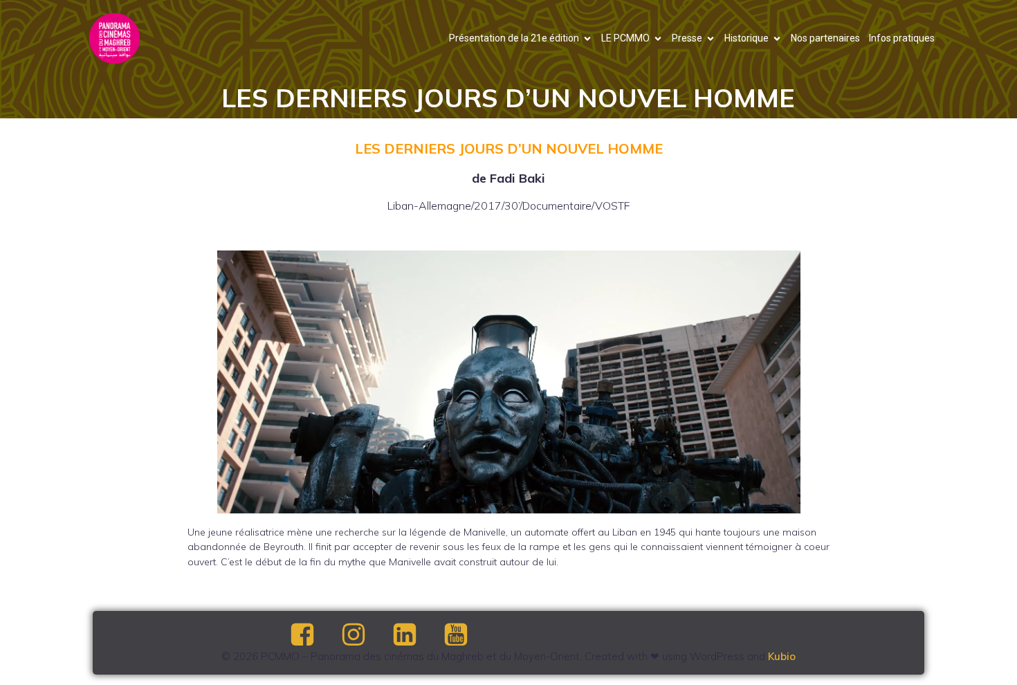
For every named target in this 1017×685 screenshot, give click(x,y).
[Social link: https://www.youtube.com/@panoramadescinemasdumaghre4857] (467, 635)
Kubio (782, 656)
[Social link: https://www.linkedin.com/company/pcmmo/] (416, 635)
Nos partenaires (825, 38)
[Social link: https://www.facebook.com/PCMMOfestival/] (314, 635)
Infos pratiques (902, 38)
